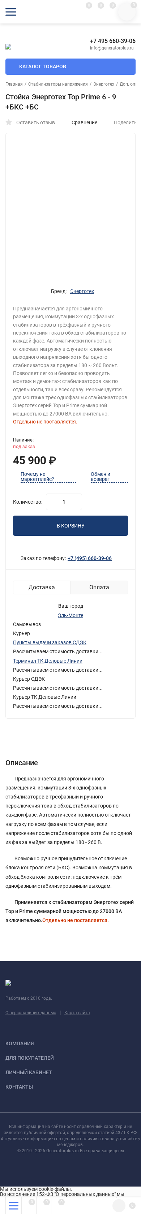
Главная (14, 84)
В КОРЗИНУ (71, 526)
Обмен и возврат (100, 477)
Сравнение (84, 122)
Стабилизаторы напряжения (58, 84)
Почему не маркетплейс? (37, 477)
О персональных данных (30, 1012)
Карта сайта (77, 1012)
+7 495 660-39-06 (113, 41)
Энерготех (103, 84)
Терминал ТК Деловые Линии (47, 661)
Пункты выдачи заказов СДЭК (49, 642)
